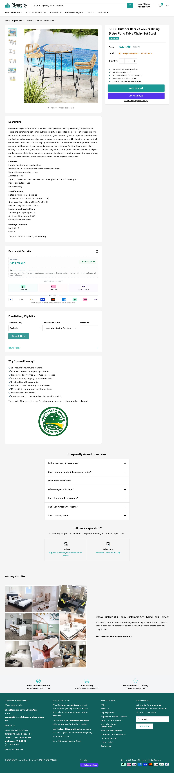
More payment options (136, 101)
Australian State (52, 322)
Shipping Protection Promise (114, 716)
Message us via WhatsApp (108, 552)
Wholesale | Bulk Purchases (113, 734)
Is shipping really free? (59, 480)
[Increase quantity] (134, 61)
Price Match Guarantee (112, 730)
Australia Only (15, 322)
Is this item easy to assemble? (63, 463)
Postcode (84, 322)
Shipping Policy (107, 712)
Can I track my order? (59, 515)
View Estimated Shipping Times (67, 741)
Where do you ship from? (61, 489)
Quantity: (113, 61)
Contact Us (106, 746)
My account (144, 6)
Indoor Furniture (12, 12)
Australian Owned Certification (109, 725)
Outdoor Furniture (34, 12)
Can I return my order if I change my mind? (69, 472)
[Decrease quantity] (121, 61)
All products (17, 21)
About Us (105, 708)
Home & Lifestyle (73, 12)
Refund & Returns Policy (112, 720)
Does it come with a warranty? (63, 498)
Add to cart (136, 88)
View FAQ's (10, 725)
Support (102, 12)
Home (7, 21)
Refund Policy (14, 348)
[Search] (130, 5)
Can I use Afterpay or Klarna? (63, 506)
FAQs (103, 705)
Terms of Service (108, 738)
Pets (89, 12)
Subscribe (144, 726)
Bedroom (54, 12)
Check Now (18, 336)
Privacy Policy (107, 742)
